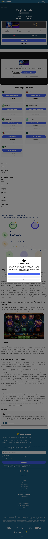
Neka (24, 279)
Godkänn (24, 274)
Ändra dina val (24, 277)
